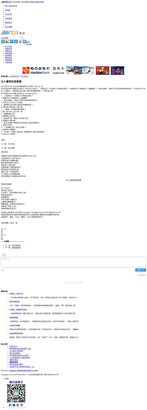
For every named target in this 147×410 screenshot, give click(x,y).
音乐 (38, 2)
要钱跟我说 (16, 247)
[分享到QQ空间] (3, 41)
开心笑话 (24, 76)
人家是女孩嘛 (14, 325)
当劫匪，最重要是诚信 (18, 309)
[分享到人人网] (16, 41)
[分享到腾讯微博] (11, 41)
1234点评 (8, 14)
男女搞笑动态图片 (16, 364)
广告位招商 (15, 2)
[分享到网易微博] (20, 41)
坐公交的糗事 (14, 353)
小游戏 (31, 2)
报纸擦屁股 (13, 317)
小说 (35, 2)
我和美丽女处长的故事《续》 (20, 348)
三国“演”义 (13, 346)
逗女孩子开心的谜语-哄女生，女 (21, 367)
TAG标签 (34, 371)
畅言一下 (141, 270)
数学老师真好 (14, 301)
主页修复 (8, 18)
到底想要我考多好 (16, 333)
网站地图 (27, 371)
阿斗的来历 (16, 245)
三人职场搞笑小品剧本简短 (19, 358)
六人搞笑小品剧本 (16, 351)
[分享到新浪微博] (7, 41)
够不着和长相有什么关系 (18, 355)
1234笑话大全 (14, 76)
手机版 (7, 10)
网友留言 (8, 23)
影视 (9, 2)
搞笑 (42, 2)
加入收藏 (8, 27)
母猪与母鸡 (13, 360)
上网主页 (4, 2)
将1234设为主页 (11, 6)
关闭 (7, 378)
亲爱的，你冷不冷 (16, 293)
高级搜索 (20, 371)
